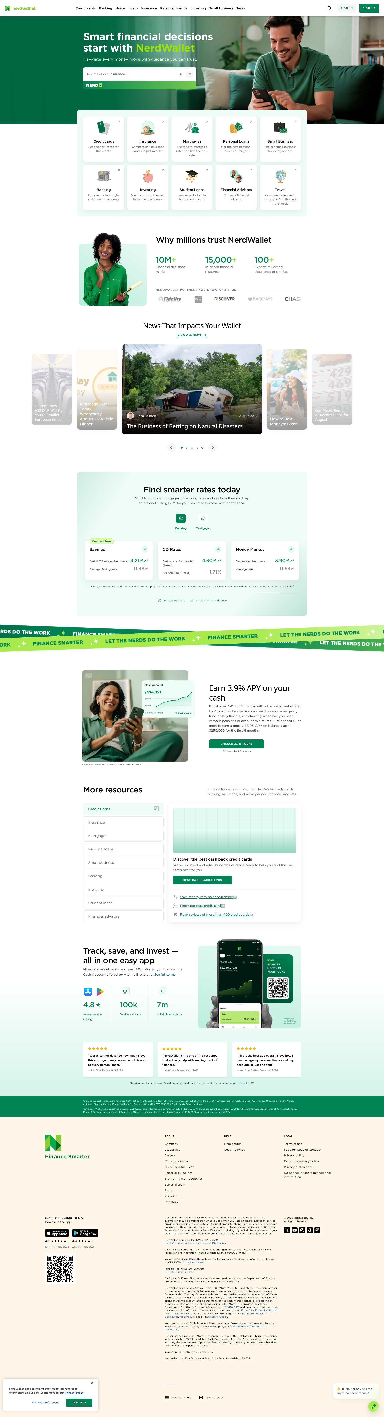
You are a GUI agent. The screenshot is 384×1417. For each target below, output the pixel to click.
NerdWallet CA (215, 1397)
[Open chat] (373, 1406)
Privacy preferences (298, 1167)
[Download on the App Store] (88, 992)
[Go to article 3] (192, 448)
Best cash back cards (202, 880)
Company (171, 1143)
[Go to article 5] (202, 448)
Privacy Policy (178, 1313)
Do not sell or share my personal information (307, 1175)
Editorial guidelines (179, 1172)
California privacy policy (301, 1161)
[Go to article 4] (197, 448)
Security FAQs (234, 1149)
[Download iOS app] (57, 1233)
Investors (171, 1202)
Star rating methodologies (184, 1178)
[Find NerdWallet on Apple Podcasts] (310, 1230)
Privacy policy (294, 1155)
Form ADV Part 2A (266, 1310)
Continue (79, 1402)
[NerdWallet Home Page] (20, 8)
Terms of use (293, 1143)
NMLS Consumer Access (179, 1243)
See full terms (164, 974)
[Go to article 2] (187, 448)
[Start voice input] (180, 74)
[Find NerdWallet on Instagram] (302, 1230)
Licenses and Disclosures (211, 1243)
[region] (192, 398)
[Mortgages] (203, 518)
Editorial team (175, 1184)
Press (168, 1190)
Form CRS (247, 1310)
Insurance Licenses (193, 1262)
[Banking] (181, 518)
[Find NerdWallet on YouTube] (295, 1230)
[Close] (378, 1384)
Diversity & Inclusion (179, 1167)
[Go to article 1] (182, 448)
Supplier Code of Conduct (302, 1149)
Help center (232, 1143)
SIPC (237, 1307)
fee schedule (187, 1316)
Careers (170, 1155)
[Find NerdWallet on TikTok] (317, 1230)
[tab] (123, 809)
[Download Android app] (85, 1233)
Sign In (346, 8)
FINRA (229, 1307)
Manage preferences (45, 1402)
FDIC (136, 586)
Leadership (173, 1149)
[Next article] (212, 447)
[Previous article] (171, 447)
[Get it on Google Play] (100, 992)
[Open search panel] (329, 8)
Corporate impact (177, 1161)
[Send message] (189, 74)
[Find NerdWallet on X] (287, 1230)
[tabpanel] (234, 862)
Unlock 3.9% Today (236, 744)
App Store (239, 1083)
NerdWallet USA (181, 1397)
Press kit (171, 1196)
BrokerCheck (219, 1316)
